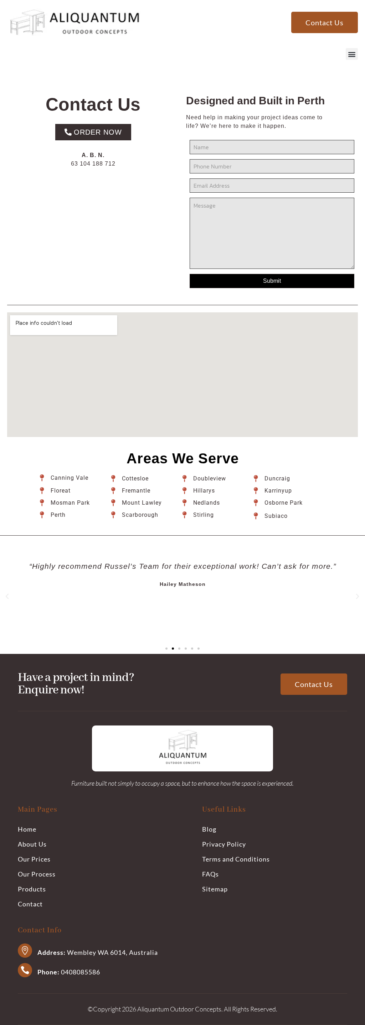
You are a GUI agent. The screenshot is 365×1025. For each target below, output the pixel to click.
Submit (272, 281)
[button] (352, 54)
